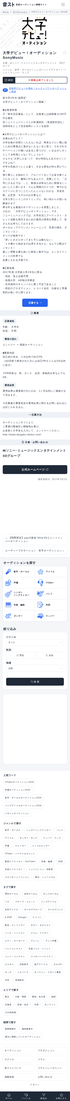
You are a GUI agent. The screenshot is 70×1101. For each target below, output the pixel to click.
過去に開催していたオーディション (23, 1037)
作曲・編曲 (46, 861)
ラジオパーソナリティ (42, 956)
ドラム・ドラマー (40, 933)
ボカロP (58, 964)
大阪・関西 (20, 997)
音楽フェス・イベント (40, 948)
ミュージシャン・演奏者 (41, 869)
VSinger (22, 917)
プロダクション (46, 1050)
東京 (7, 997)
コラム (41, 1059)
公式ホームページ (33, 469)
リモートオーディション (17, 813)
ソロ (7, 901)
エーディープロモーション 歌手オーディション (34, 550)
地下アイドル (41, 964)
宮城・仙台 (23, 1004)
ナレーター (20, 846)
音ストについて (13, 1068)
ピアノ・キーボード (15, 941)
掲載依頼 (9, 1077)
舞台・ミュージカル (45, 877)
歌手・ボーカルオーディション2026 (23, 798)
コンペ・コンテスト (15, 956)
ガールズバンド (55, 909)
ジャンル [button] (26, 1098)
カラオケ (9, 964)
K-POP (8, 917)
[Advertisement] (35, 507)
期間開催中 (10, 1029)
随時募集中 (27, 1029)
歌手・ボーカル (23, 69)
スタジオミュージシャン (17, 877)
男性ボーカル (11, 894)
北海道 (8, 1004)
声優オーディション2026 (18, 790)
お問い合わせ (45, 1077)
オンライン (50, 1004)
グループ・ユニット (25, 901)
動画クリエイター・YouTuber (20, 861)
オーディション (13, 1050)
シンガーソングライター (47, 69)
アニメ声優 (51, 941)
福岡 (53, 997)
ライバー (36, 917)
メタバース (23, 972)
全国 (36, 1004)
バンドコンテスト (14, 948)
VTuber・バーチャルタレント (20, 853)
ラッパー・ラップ (19, 72)
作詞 (60, 861)
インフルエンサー (41, 846)
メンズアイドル (49, 901)
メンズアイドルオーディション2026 (23, 805)
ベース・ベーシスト (15, 933)
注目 (7, 980)
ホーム (8, 1098)
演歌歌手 (24, 964)
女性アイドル (11, 909)
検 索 (36, 681)
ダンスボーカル (51, 894)
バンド (60, 830)
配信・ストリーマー (15, 925)
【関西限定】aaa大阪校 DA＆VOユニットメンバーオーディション (34, 539)
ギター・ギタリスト (41, 925)
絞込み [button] (43, 1098)
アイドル (9, 838)
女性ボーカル (31, 894)
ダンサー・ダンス (28, 838)
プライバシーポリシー (50, 1068)
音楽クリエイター (14, 869)
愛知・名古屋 (39, 997)
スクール (9, 1059)
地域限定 (19, 980)
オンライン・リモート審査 (47, 972)
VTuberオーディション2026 (19, 782)
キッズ (8, 972)
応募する (34, 302)
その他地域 (10, 1012)
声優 (7, 846)
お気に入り (61, 1098)
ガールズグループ (33, 909)
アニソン (35, 941)
